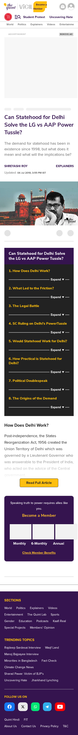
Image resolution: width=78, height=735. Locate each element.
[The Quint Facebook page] (9, 707)
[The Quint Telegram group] (47, 707)
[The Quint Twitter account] (23, 707)
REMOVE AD (66, 34)
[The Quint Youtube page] (60, 707)
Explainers (65, 166)
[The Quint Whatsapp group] (35, 707)
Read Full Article (39, 483)
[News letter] (63, 6)
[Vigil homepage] (26, 9)
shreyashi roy (16, 166)
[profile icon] (71, 6)
